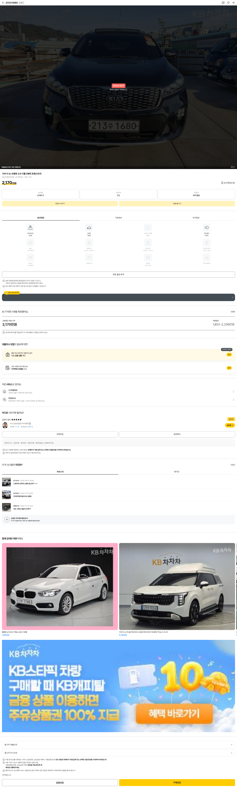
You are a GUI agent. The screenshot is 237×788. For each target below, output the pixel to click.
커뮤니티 (60, 472)
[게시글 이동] (118, 482)
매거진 (176, 472)
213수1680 (15, 2)
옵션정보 (40, 218)
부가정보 (196, 218)
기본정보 (118, 218)
